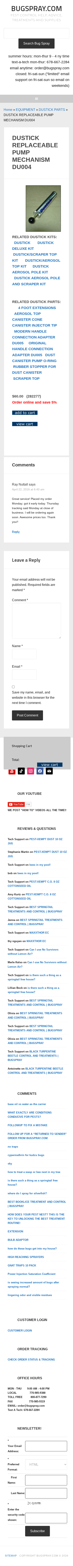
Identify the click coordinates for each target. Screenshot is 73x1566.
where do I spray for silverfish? (27, 1193)
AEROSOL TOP (27, 314)
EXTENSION (15, 1231)
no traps (13, 1146)
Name (17, 646)
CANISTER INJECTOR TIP (34, 325)
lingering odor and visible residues (30, 1295)
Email (17, 666)
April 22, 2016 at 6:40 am (28, 489)
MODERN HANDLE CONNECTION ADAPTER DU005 (33, 337)
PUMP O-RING (44, 361)
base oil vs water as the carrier (27, 1104)
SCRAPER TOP (26, 379)
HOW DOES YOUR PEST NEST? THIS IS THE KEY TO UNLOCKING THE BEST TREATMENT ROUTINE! (36, 1219)
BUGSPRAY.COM (36, 8)
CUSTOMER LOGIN (20, 1330)
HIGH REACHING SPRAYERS (26, 1257)
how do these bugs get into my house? (32, 1248)
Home (8, 109)
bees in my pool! (39, 864)
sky (10, 1163)
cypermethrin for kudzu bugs (26, 1155)
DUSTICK (22, 243)
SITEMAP (11, 1555)
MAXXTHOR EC (39, 932)
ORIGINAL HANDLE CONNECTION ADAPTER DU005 (32, 349)
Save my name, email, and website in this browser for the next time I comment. (33, 698)
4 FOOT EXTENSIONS (37, 308)
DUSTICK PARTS (52, 109)
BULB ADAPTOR (18, 1239)
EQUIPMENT (25, 109)
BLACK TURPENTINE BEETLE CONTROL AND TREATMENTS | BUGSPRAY (33, 1056)
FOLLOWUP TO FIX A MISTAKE (27, 1125)
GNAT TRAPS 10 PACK (22, 1265)
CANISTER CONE (27, 320)
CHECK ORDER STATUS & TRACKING (31, 1359)
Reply (16, 531)
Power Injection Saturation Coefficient (31, 1273)
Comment (20, 600)
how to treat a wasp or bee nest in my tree (34, 1172)
